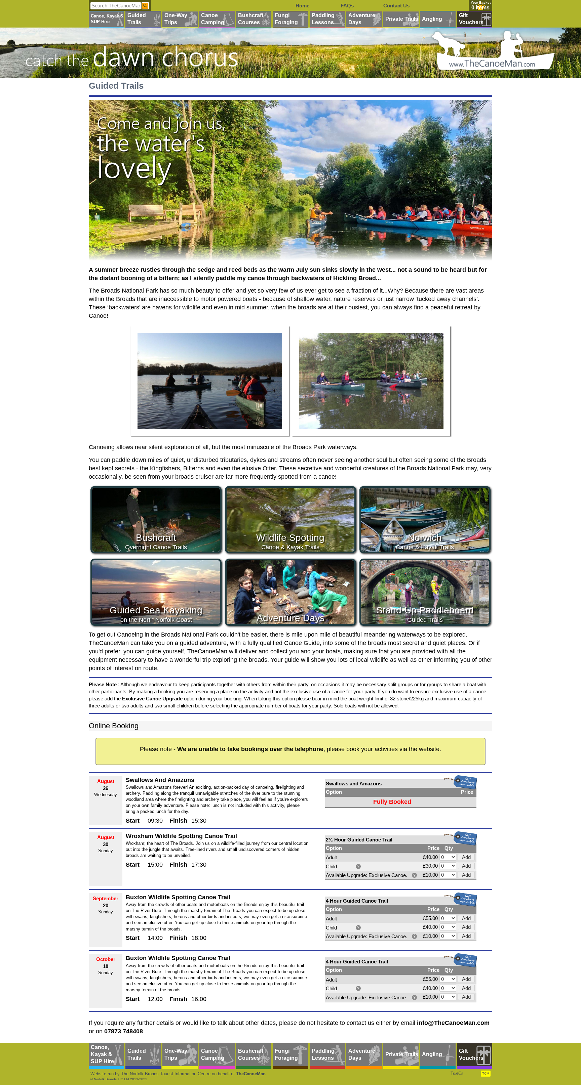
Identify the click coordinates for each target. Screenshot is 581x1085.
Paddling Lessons (323, 18)
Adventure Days (361, 18)
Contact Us (396, 5)
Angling (432, 19)
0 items (480, 7)
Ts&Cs (457, 1073)
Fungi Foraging (286, 18)
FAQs (347, 5)
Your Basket (481, 2)
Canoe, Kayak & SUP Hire (107, 18)
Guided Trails (136, 18)
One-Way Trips (175, 18)
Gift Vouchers (471, 18)
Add (466, 857)
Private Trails (401, 19)
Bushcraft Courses (250, 18)
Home (302, 5)
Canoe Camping (212, 18)
